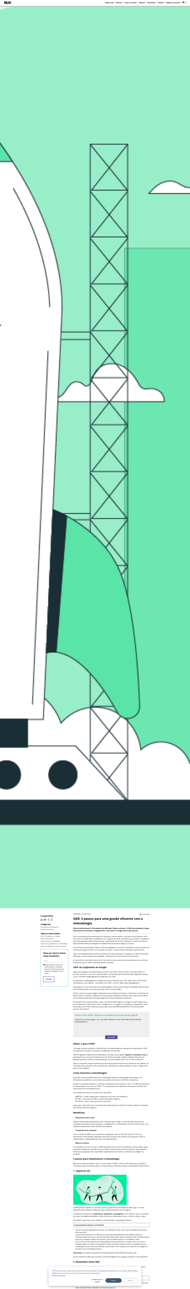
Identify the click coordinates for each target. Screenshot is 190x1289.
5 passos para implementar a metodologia (54, 944)
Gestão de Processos (47, 929)
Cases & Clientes (130, 3)
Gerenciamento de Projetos (49, 927)
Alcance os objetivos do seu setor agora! (53, 946)
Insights (142, 3)
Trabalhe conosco (173, 3)
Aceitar (113, 1280)
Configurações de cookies (97, 1280)
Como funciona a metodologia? (50, 941)
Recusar (130, 1280)
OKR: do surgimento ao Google (50, 936)
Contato (160, 3)
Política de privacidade (58, 1275)
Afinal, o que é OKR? (47, 939)
